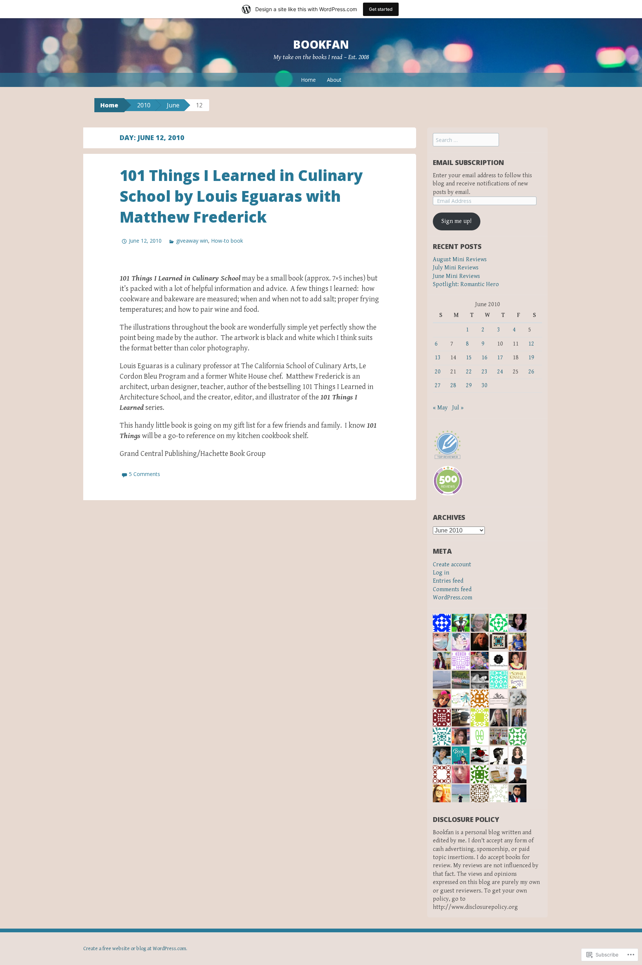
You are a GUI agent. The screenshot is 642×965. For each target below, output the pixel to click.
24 (500, 371)
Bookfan (321, 44)
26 (531, 371)
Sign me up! (456, 221)
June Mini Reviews (456, 276)
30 (484, 385)
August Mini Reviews (460, 259)
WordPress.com (452, 597)
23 (484, 371)
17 (500, 357)
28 (453, 385)
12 (531, 343)
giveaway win (192, 240)
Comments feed (452, 589)
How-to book (227, 240)
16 (484, 357)
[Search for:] (466, 140)
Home (308, 79)
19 (531, 357)
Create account (452, 564)
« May (440, 407)
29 (469, 385)
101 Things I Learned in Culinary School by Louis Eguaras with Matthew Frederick (241, 196)
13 (438, 357)
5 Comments (144, 473)
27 (438, 385)
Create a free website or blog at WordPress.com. (135, 949)
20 (438, 371)
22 (469, 371)
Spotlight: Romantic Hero (466, 284)
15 (469, 357)
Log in (441, 572)
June (173, 105)
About (334, 79)
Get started (381, 9)
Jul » (458, 407)
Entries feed (448, 580)
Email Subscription (468, 162)
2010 (143, 105)
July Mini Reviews (456, 267)
